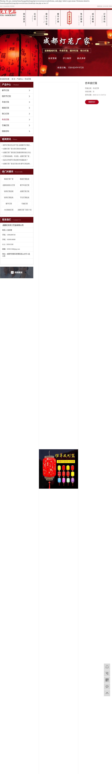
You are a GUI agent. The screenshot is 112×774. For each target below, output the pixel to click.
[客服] (107, 667)
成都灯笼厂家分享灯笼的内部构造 (14, 149)
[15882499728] (107, 673)
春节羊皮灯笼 (24, 185)
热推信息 (99, 6)
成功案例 (93, 18)
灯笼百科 (104, 18)
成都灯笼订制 (24, 191)
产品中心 (20, 79)
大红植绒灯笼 (8, 210)
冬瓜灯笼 (28, 79)
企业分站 (105, 6)
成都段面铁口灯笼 (9, 185)
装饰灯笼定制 (8, 191)
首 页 (13, 79)
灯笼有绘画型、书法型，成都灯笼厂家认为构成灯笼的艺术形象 (17, 156)
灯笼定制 (69, 18)
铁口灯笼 (5, 114)
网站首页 (24, 18)
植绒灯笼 (5, 108)
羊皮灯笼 (5, 102)
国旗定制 (5, 131)
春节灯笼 (58, 18)
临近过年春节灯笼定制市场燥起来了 (15, 160)
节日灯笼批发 (24, 197)
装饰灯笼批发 (8, 197)
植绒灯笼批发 (24, 179)
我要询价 (91, 102)
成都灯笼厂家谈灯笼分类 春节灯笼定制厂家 (17, 164)
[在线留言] (107, 686)
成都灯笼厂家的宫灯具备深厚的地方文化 (17, 152)
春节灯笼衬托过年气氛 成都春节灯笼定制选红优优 (17, 145)
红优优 (35, 16)
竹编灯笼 (5, 125)
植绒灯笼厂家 (8, 179)
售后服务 (81, 18)
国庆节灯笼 (46, 19)
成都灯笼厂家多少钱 (25, 210)
